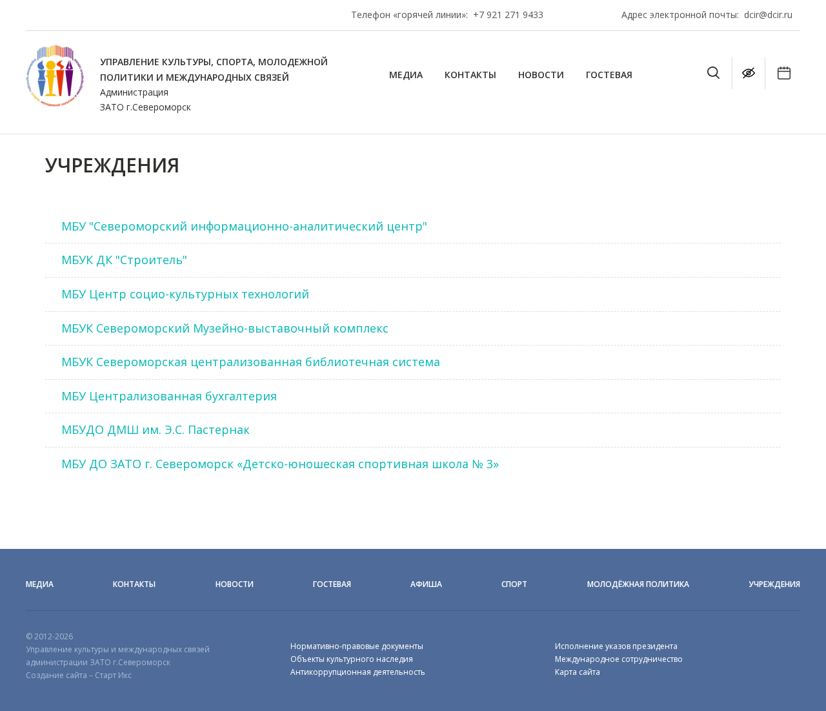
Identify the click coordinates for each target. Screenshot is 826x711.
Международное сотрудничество (619, 659)
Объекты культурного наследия (351, 659)
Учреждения (774, 584)
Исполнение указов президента (616, 646)
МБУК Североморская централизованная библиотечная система (250, 361)
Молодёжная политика (638, 584)
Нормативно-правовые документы (356, 646)
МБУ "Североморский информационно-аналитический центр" (244, 226)
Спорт (514, 584)
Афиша (426, 584)
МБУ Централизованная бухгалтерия (169, 396)
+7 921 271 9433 (508, 14)
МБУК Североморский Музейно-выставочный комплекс (224, 328)
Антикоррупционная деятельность (357, 671)
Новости (541, 75)
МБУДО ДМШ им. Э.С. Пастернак (155, 429)
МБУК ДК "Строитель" (124, 259)
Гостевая (609, 75)
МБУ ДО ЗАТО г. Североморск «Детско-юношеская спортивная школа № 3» (280, 463)
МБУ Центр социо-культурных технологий (185, 294)
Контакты (470, 75)
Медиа (406, 75)
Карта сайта (577, 671)
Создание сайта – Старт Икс (79, 675)
